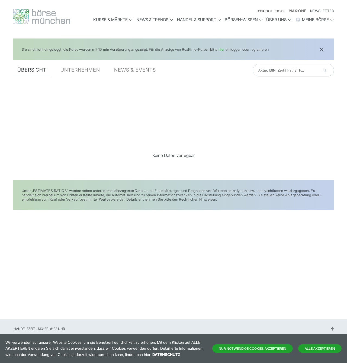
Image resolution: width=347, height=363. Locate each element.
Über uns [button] (276, 19)
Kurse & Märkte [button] (110, 19)
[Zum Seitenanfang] (332, 329)
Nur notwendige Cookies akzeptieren (252, 348)
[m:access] (268, 10)
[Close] (321, 49)
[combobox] (293, 70)
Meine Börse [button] (315, 19)
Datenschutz (166, 354)
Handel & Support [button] (196, 19)
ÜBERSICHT (31, 70)
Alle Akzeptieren (320, 348)
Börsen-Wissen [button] (241, 19)
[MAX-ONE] (295, 10)
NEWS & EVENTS (135, 70)
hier (222, 49)
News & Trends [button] (152, 19)
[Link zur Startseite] (50, 16)
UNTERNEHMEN (80, 70)
